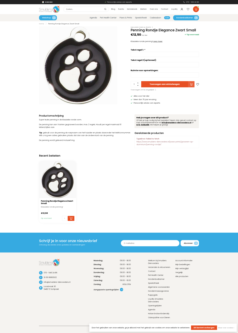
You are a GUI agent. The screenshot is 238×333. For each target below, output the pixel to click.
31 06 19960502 (50, 277)
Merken (143, 9)
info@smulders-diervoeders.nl (176, 122)
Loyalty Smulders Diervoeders (155, 300)
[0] (196, 8)
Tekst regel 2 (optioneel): (143, 60)
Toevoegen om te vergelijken (142, 90)
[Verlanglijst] (188, 9)
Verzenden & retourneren (159, 267)
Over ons (154, 9)
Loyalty (174, 9)
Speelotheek (141, 17)
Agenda (93, 17)
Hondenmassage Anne (158, 291)
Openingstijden (155, 305)
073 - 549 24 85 (192, 2)
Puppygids (153, 295)
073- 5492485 (142, 125)
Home (41, 24)
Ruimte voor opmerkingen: (144, 70)
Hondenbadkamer (184, 17)
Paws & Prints (126, 17)
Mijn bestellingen (182, 264)
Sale (167, 17)
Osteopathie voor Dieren (159, 317)
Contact (164, 9)
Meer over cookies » (226, 328)
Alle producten (181, 276)
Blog (113, 9)
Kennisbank (132, 9)
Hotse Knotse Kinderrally (158, 313)
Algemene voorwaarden (159, 287)
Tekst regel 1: (138, 49)
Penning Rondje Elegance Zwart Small (63, 24)
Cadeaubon (155, 17)
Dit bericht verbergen (204, 327)
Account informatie (183, 260)
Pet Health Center (108, 17)
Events (121, 9)
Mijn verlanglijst (182, 268)
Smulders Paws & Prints (141, 27)
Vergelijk (179, 272)
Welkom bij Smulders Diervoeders (157, 261)
